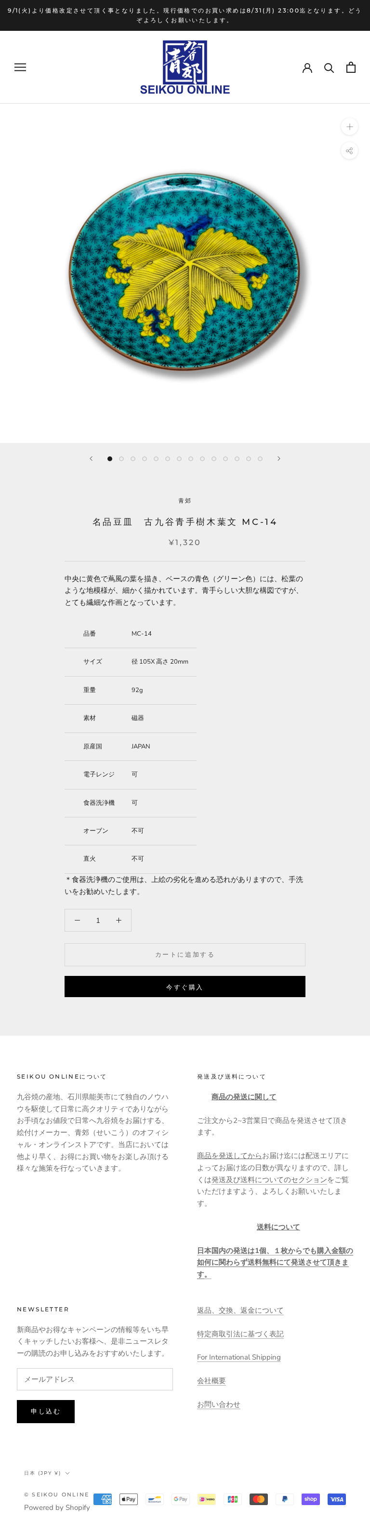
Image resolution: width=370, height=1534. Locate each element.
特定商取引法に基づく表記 (240, 1334)
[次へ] (279, 458)
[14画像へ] (260, 458)
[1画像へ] (109, 458)
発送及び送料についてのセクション (269, 1180)
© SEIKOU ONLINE (56, 1494)
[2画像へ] (121, 458)
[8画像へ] (190, 458)
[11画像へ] (225, 458)
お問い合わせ (218, 1404)
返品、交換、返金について (240, 1310)
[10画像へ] (213, 458)
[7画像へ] (179, 458)
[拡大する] (349, 126)
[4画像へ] (144, 458)
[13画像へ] (248, 458)
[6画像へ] (167, 458)
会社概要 (211, 1381)
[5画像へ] (156, 458)
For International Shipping (239, 1357)
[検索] (329, 67)
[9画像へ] (202, 458)
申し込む (46, 1411)
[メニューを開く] (20, 67)
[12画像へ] (237, 458)
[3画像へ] (133, 458)
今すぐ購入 (185, 987)
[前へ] (91, 458)
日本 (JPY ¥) (42, 1473)
